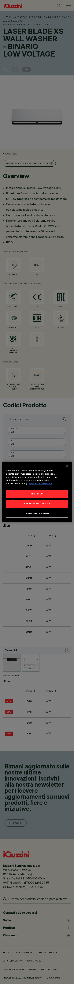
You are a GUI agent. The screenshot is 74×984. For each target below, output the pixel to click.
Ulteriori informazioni (40, 483)
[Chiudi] (67, 466)
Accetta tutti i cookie (37, 503)
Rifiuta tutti (37, 494)
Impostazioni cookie (37, 513)
